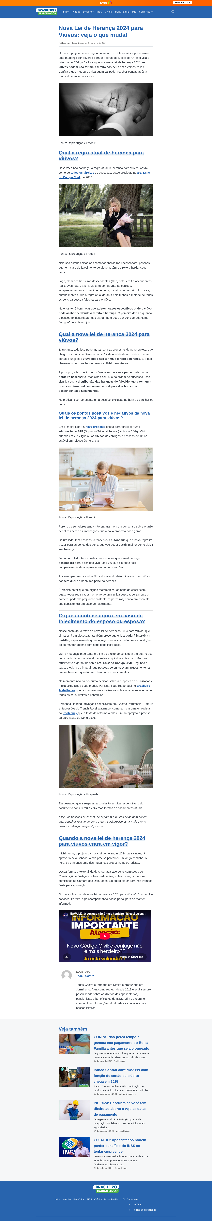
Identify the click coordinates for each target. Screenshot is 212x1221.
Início (66, 12)
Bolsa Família (122, 12)
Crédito (108, 12)
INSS (99, 12)
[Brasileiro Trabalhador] (46, 11)
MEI (134, 12)
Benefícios (88, 12)
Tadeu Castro (78, 43)
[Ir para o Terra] (106, 2)
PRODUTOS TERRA (182, 3)
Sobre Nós (144, 12)
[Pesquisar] (173, 12)
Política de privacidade (144, 1210)
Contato (137, 1204)
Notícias (76, 12)
